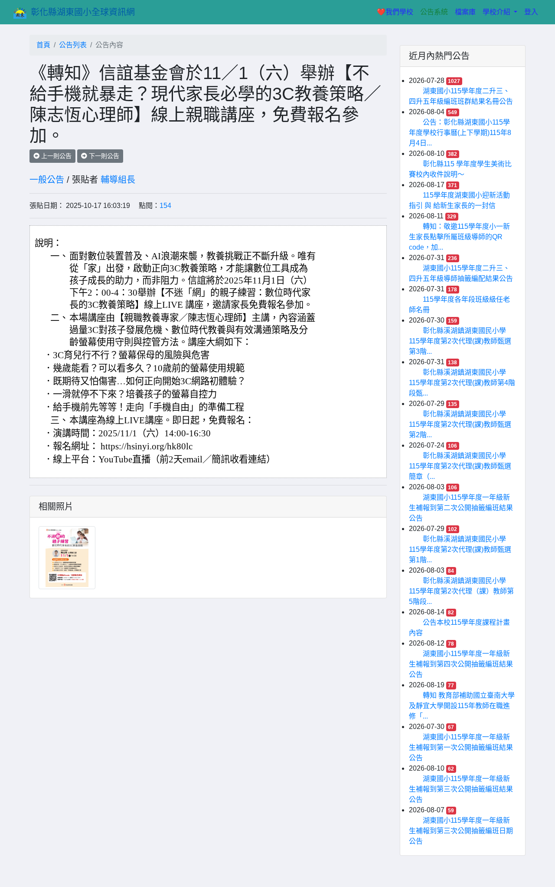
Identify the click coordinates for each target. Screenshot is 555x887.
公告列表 (73, 45)
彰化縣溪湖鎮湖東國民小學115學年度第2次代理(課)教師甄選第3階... (460, 341)
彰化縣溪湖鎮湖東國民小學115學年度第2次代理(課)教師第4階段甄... (462, 383)
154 (165, 205)
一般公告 (46, 180)
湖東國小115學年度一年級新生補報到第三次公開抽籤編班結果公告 (461, 789)
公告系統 (434, 12)
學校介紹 (497, 12)
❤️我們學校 (397, 12)
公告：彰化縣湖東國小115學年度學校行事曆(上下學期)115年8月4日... (460, 133)
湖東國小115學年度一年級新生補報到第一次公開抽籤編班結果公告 (461, 747)
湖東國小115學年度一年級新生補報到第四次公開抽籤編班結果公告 (461, 664)
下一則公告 (103, 155)
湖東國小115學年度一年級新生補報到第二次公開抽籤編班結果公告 (461, 508)
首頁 (43, 45)
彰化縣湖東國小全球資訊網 (83, 12)
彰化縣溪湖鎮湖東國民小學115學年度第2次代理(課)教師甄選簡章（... (460, 466)
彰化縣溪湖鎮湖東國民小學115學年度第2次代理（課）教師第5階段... (461, 591)
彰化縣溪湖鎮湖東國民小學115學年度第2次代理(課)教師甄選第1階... (460, 549)
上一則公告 (55, 155)
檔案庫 (465, 12)
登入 (531, 12)
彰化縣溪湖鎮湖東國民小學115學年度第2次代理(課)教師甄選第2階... (460, 424)
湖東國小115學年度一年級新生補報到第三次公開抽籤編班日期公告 (461, 831)
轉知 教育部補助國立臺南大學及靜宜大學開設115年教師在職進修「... (462, 706)
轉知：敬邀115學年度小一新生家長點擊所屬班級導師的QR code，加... (459, 237)
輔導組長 (118, 180)
